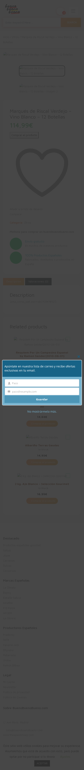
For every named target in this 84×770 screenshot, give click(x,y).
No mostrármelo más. (42, 411)
